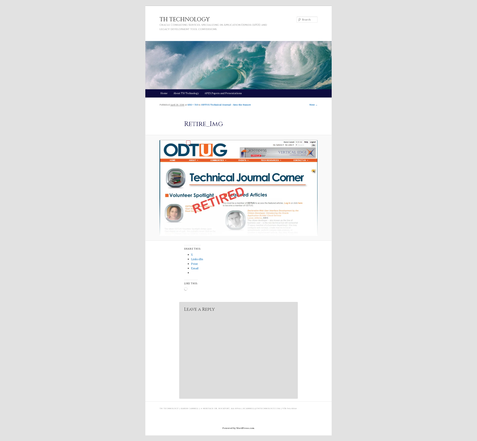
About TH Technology (186, 93)
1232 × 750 (192, 104)
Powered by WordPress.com (238, 428)
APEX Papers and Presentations (223, 93)
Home (164, 93)
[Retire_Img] (238, 188)
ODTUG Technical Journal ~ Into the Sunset (226, 104)
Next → (313, 104)
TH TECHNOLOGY (184, 19)
